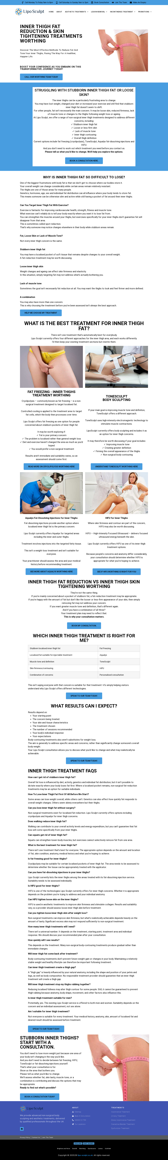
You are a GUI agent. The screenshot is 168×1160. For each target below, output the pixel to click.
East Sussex (89, 1143)
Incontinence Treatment (121, 12)
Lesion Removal (98, 12)
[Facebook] (22, 1129)
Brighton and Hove (63, 1148)
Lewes (100, 1148)
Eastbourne (92, 1148)
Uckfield (108, 1148)
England (78, 1143)
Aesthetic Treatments (75, 12)
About (59, 12)
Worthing (82, 1148)
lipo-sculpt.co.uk (85, 1155)
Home (51, 12)
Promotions (143, 12)
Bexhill (74, 1148)
